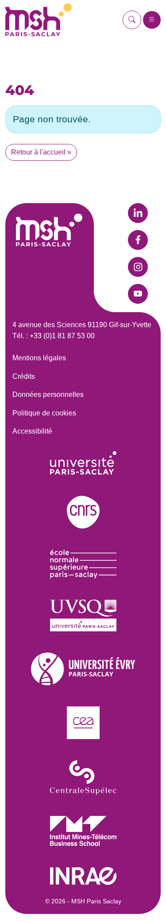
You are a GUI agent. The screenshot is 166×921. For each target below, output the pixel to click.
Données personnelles (48, 394)
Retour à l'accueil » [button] (41, 152)
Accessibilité (32, 431)
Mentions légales (39, 358)
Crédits (23, 376)
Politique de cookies (44, 413)
